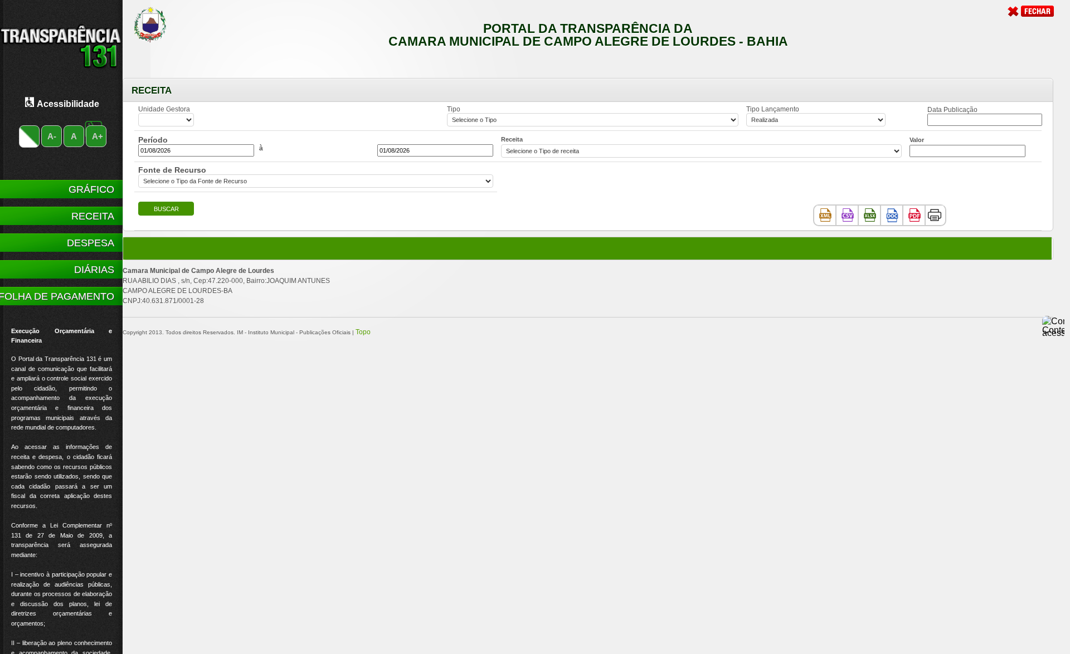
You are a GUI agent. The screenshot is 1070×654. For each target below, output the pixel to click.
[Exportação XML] (825, 214)
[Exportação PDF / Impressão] (914, 214)
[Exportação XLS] (870, 214)
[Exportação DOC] (892, 214)
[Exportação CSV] (848, 214)
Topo (363, 332)
